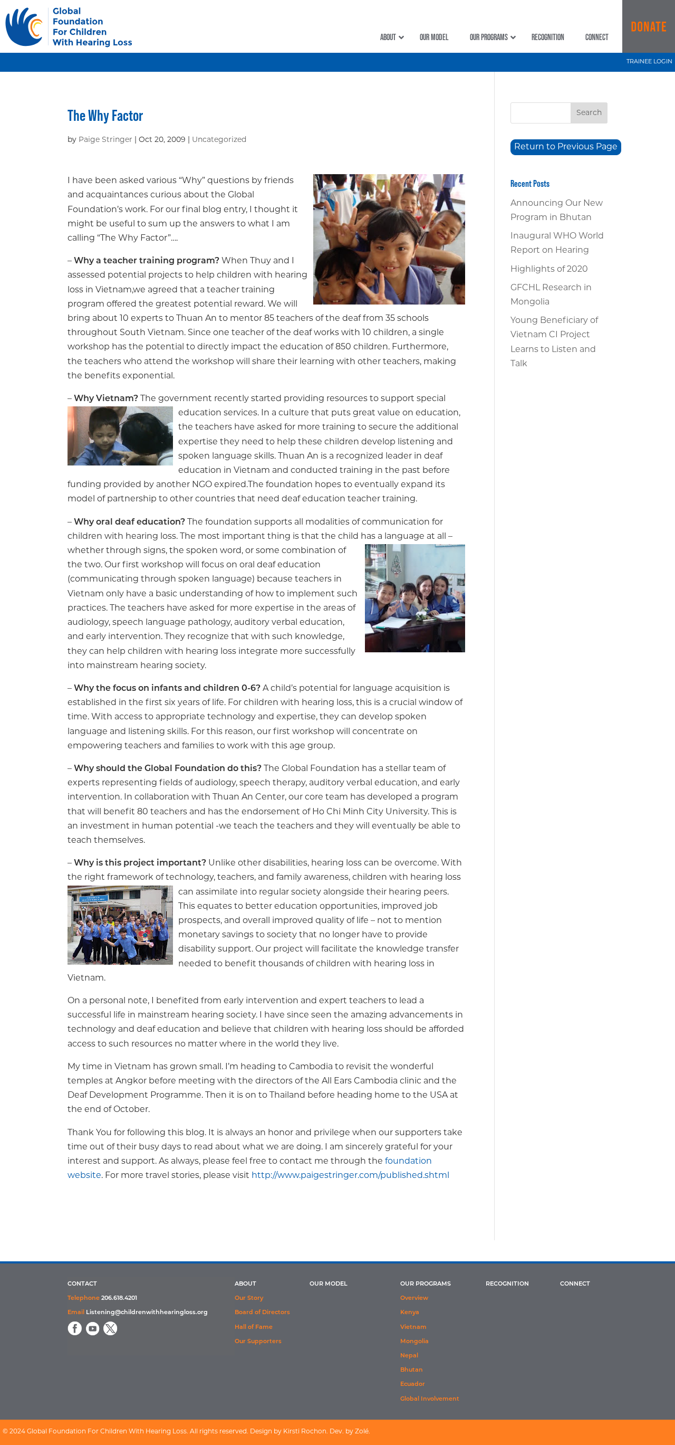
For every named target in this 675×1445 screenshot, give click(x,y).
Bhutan (411, 1370)
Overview (414, 1298)
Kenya (409, 1313)
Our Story (249, 1298)
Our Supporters (258, 1342)
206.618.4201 (119, 1298)
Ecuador (412, 1384)
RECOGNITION (507, 1284)
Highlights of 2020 (549, 269)
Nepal (409, 1356)
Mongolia (414, 1342)
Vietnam (413, 1327)
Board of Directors (262, 1313)
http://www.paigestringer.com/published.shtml (350, 1176)
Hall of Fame (254, 1327)
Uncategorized (219, 140)
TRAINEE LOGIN (649, 62)
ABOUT (245, 1284)
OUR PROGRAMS (425, 1284)
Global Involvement (429, 1399)
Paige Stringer (105, 140)
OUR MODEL (329, 1284)
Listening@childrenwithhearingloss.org (147, 1313)
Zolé (362, 1432)
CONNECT (575, 1284)
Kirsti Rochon (304, 1432)
